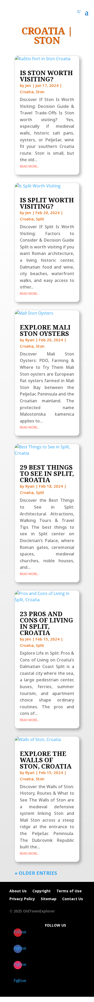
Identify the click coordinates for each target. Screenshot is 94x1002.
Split (40, 218)
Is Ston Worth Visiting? (46, 75)
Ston (47, 40)
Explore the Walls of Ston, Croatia (46, 759)
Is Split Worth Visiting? (47, 203)
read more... (29, 166)
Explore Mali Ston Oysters (45, 330)
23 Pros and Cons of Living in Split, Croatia (46, 623)
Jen (28, 85)
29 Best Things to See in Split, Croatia (47, 473)
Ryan (29, 339)
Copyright (41, 891)
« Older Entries (36, 873)
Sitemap (48, 899)
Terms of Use (69, 891)
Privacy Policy (22, 899)
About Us (18, 891)
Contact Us (72, 899)
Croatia (27, 91)
